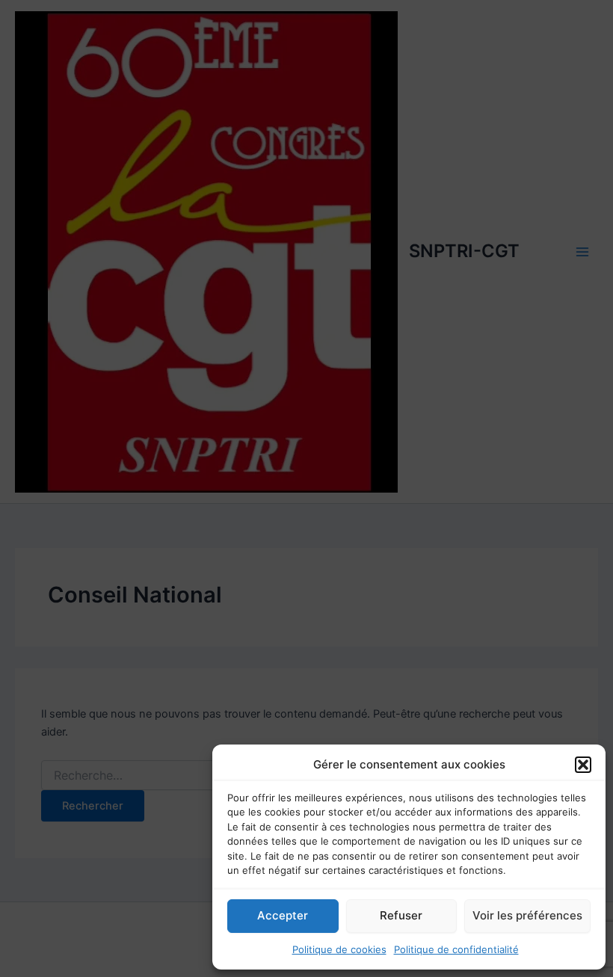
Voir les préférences (527, 915)
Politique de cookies (339, 949)
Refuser (401, 915)
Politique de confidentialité (456, 949)
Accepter (282, 915)
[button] (583, 764)
